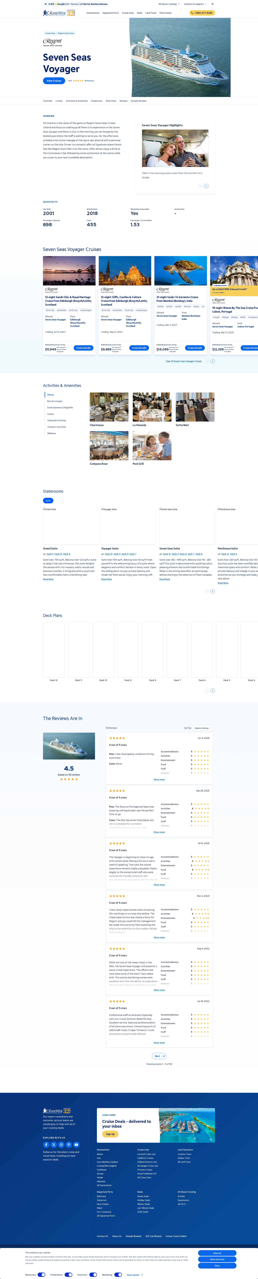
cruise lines (50, 33)
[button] (109, 409)
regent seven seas (66, 33)
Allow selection (217, 1259)
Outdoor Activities (56, 426)
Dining (50, 394)
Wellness (51, 433)
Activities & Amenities (77, 100)
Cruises (59, 100)
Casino (50, 413)
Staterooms (97, 100)
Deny (217, 1265)
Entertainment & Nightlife (60, 407)
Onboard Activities (56, 420)
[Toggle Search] (212, 4)
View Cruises (54, 80)
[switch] (68, 1275)
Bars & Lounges (54, 401)
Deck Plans (111, 100)
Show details (133, 1274)
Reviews (124, 100)
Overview (47, 100)
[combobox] (202, 728)
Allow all (217, 1253)
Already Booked (138, 100)
